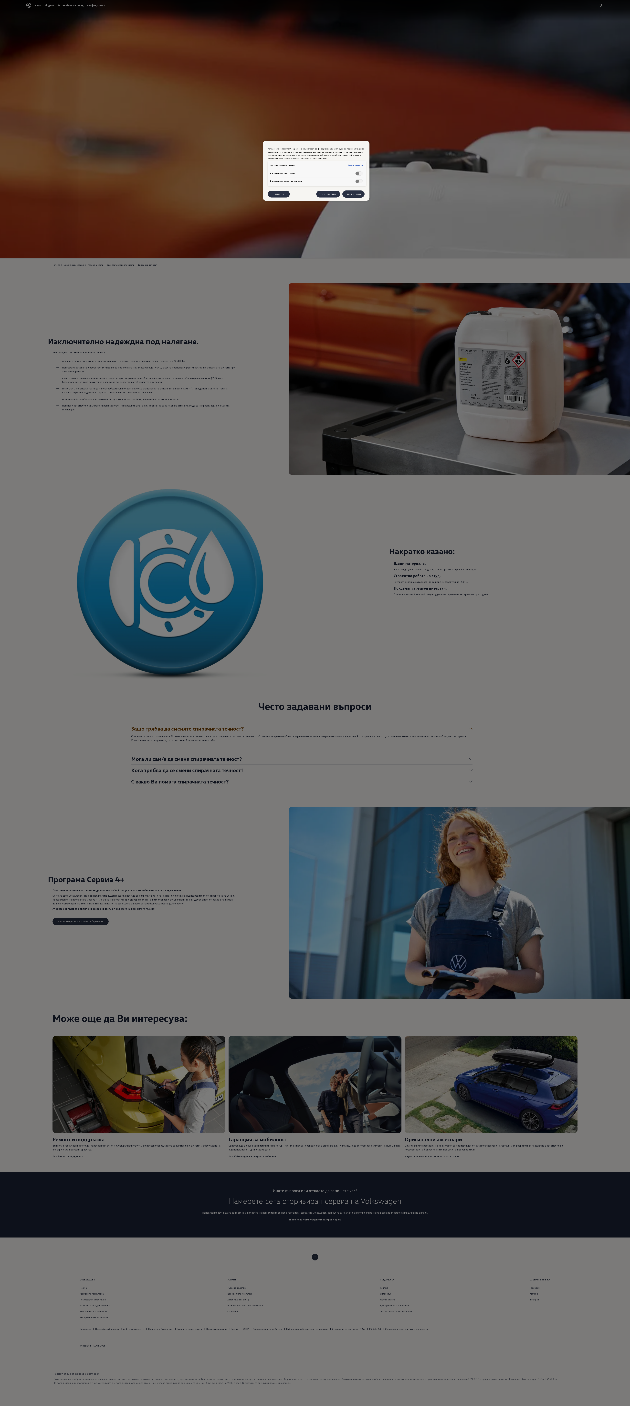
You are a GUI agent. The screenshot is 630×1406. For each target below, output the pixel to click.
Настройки (279, 194)
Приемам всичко (353, 194)
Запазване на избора (328, 194)
